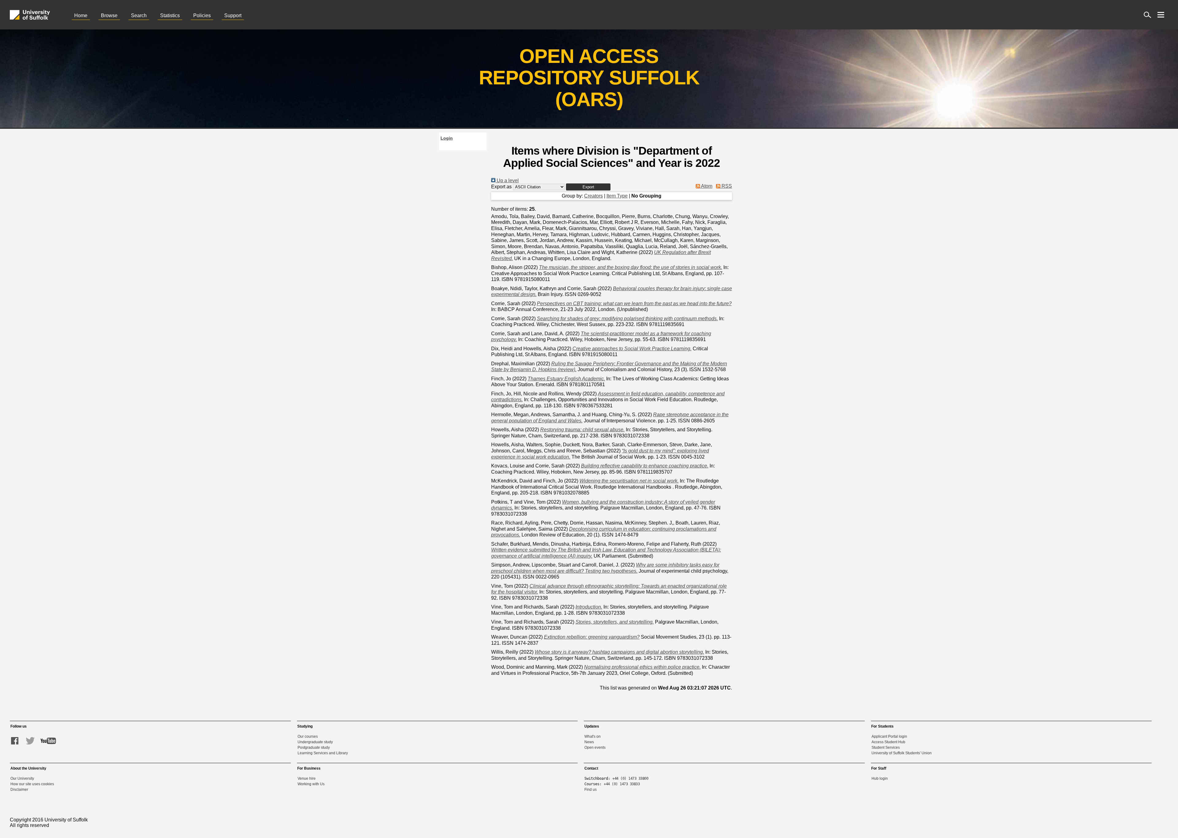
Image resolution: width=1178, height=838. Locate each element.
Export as (501, 186)
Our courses (308, 736)
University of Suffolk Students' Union (902, 753)
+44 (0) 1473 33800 (630, 778)
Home (80, 15)
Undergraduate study (315, 742)
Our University (22, 778)
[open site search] (1147, 15)
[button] (588, 186)
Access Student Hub (888, 742)
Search (139, 15)
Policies (202, 15)
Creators (593, 195)
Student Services (886, 747)
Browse (109, 15)
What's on (592, 736)
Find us (590, 789)
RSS (726, 186)
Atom (706, 186)
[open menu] (1161, 15)
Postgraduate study (314, 747)
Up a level (507, 180)
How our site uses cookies (32, 784)
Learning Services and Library (323, 753)
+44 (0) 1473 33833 (622, 784)
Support (232, 15)
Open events (595, 747)
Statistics (170, 15)
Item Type (617, 195)
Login (447, 138)
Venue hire (307, 778)
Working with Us (311, 784)
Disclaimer (19, 789)
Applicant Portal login (889, 736)
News (589, 742)
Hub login (880, 778)
